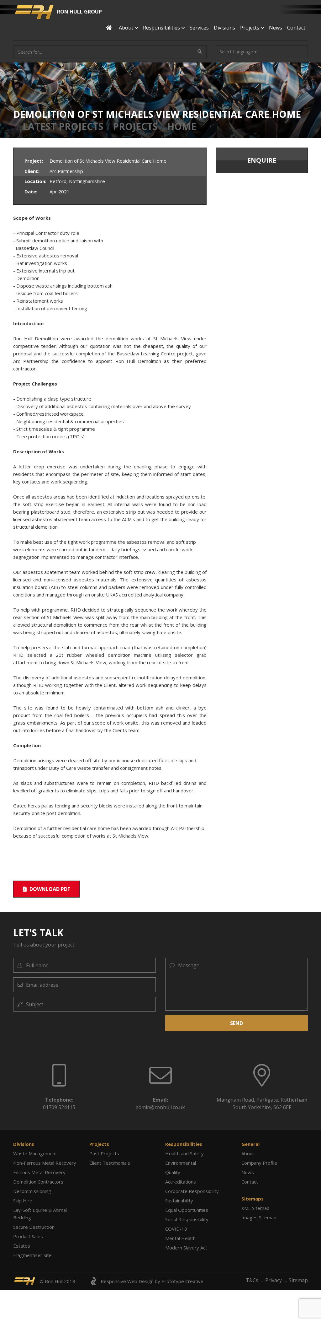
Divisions (224, 27)
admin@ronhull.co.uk (160, 1107)
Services (199, 27)
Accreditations (180, 1182)
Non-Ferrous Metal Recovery (44, 1163)
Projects (135, 126)
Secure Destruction (34, 1227)
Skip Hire (22, 1200)
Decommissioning (32, 1191)
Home (181, 126)
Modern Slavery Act (186, 1247)
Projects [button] (249, 27)
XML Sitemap (255, 1208)
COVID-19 (176, 1229)
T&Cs (252, 1280)
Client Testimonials (109, 1163)
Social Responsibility (186, 1219)
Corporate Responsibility (192, 1191)
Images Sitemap (258, 1217)
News (275, 27)
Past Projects (104, 1153)
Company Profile (259, 1163)
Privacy (273, 1280)
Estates (21, 1246)
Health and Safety (184, 1153)
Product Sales (28, 1236)
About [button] (126, 27)
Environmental (180, 1163)
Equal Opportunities (186, 1210)
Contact (296, 27)
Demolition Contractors (38, 1182)
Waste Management (35, 1153)
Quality (172, 1172)
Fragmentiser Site (32, 1255)
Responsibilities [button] (161, 27)
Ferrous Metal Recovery (39, 1172)
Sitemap (298, 1280)
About (247, 1153)
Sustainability (179, 1200)
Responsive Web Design (127, 1281)
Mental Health (180, 1238)
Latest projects (63, 126)
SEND (236, 1023)
